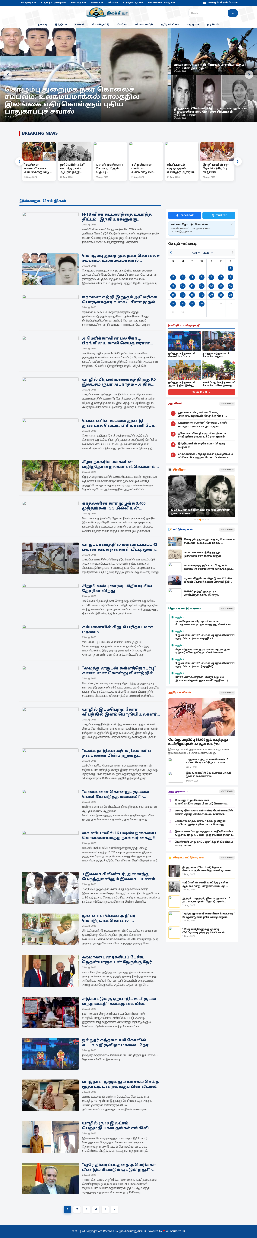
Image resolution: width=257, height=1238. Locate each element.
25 (192, 303)
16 (173, 294)
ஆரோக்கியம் (169, 25)
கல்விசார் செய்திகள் (161, 3)
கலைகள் (97, 3)
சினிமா (122, 25)
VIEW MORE (227, 404)
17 (182, 294)
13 (211, 286)
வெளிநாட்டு (100, 25)
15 (230, 286)
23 (173, 303)
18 (192, 294)
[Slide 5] (205, 519)
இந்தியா (61, 25)
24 (182, 303)
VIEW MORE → (201, 392)
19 (201, 294)
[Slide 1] (195, 519)
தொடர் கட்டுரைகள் (53, 3)
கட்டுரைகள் (28, 3)
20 (211, 294)
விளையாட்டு (144, 25)
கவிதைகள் (78, 3)
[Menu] (22, 13)
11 (192, 286)
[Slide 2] (197, 519)
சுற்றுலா (193, 25)
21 (221, 294)
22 (230, 294)
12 (201, 286)
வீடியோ (113, 3)
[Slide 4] (203, 519)
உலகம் (79, 25)
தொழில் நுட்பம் (133, 3)
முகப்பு (42, 25)
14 (221, 286)
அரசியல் (213, 25)
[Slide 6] (208, 519)
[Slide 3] (200, 520)
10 (182, 286)
